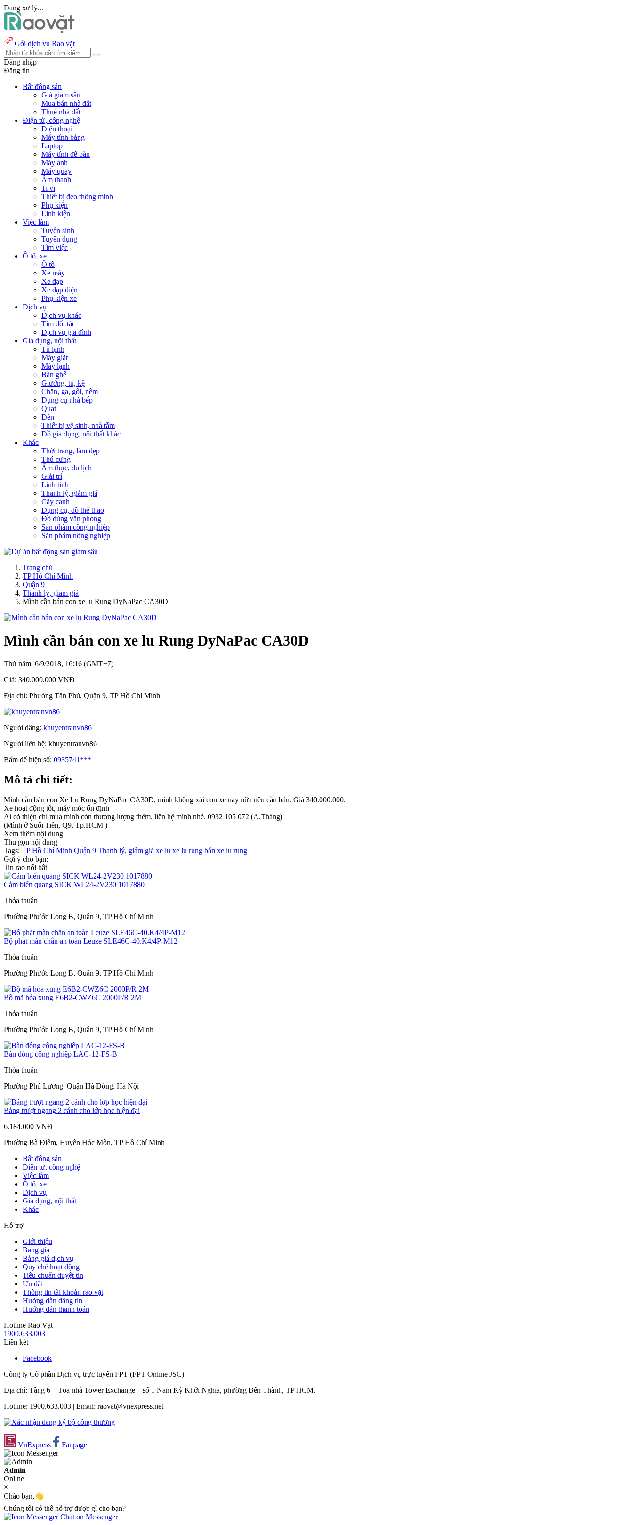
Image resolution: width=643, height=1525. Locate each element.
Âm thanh (56, 180)
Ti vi (48, 188)
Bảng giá (36, 1250)
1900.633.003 (24, 1334)
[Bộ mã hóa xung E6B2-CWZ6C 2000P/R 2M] (76, 989)
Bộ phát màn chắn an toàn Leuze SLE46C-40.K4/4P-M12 (90, 941)
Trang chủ (38, 568)
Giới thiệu (37, 1241)
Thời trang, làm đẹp (70, 451)
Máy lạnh (55, 366)
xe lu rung (187, 851)
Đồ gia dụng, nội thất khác (81, 434)
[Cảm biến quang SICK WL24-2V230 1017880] (78, 876)
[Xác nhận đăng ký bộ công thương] (59, 1422)
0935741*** (72, 760)
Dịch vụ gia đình (66, 332)
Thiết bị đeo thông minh (77, 197)
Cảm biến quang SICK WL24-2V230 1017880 (74, 884)
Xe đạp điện (59, 290)
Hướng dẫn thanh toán (56, 1309)
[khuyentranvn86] (32, 712)
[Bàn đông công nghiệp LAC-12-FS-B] (64, 1045)
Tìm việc (54, 247)
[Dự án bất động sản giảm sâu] (51, 552)
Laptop (52, 146)
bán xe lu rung (225, 851)
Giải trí (51, 476)
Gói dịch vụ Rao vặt (45, 44)
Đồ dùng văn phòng (71, 519)
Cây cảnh (55, 502)
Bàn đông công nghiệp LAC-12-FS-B (60, 1054)
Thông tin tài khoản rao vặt (63, 1292)
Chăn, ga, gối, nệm (69, 391)
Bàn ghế (53, 375)
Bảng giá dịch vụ (48, 1258)
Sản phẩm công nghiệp (75, 527)
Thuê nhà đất (60, 112)
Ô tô (48, 264)
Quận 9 (34, 585)
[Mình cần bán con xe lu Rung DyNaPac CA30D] (80, 617)
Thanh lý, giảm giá (69, 493)
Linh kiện (55, 214)
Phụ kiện (54, 205)
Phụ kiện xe (59, 298)
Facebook (37, 1358)
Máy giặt (54, 358)
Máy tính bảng (63, 137)
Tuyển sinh (57, 230)
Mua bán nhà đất (66, 103)
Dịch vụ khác (61, 315)
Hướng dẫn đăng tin (52, 1301)
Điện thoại (56, 129)
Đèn (47, 417)
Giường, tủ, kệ (63, 383)
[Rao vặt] (39, 31)
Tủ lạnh (52, 349)
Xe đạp (52, 281)
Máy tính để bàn (65, 154)
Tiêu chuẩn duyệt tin (53, 1275)
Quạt (48, 408)
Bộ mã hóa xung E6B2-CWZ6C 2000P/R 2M (72, 997)
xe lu (163, 851)
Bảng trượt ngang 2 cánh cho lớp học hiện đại (72, 1110)
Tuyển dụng (59, 239)
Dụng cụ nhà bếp (67, 400)
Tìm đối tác (58, 324)
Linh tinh (55, 485)
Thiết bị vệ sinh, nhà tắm (78, 425)
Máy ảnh (54, 163)
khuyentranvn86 (67, 728)
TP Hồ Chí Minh (48, 576)
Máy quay (56, 171)
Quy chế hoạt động (51, 1267)
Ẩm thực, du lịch (66, 468)
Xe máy (53, 273)
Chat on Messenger (88, 1517)
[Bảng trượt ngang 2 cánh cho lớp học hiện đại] (75, 1102)
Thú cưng (56, 459)
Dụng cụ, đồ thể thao (72, 510)
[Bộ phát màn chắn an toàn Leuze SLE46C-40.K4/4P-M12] (94, 932)
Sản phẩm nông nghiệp (75, 536)
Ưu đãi (33, 1284)
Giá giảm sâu (60, 95)
